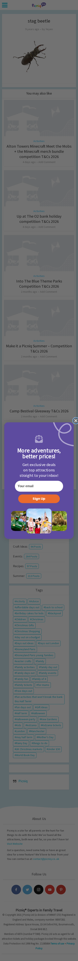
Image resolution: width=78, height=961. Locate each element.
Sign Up (39, 498)
